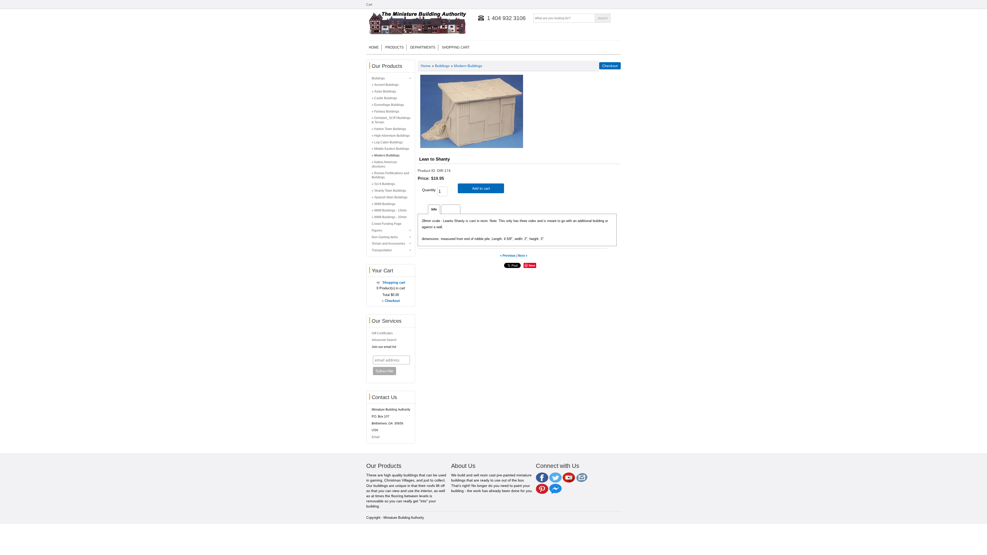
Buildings (378, 78)
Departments (422, 47)
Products (394, 47)
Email (376, 437)
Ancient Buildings (386, 85)
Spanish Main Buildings (390, 197)
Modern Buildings (387, 155)
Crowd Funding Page (386, 224)
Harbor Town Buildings (390, 129)
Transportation (382, 250)
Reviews (450, 209)
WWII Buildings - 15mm (390, 210)
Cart (369, 4)
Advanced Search (384, 340)
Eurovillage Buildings (389, 105)
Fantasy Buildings (386, 111)
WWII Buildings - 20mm (390, 217)
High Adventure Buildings (392, 135)
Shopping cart (456, 47)
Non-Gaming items (385, 237)
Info (434, 209)
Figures (377, 230)
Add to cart (481, 188)
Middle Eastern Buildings (391, 149)
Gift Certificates (382, 333)
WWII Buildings (384, 204)
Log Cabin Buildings (388, 142)
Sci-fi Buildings (384, 184)
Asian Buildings (385, 91)
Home (374, 47)
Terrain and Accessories (388, 243)
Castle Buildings (385, 98)
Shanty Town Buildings (390, 190)
